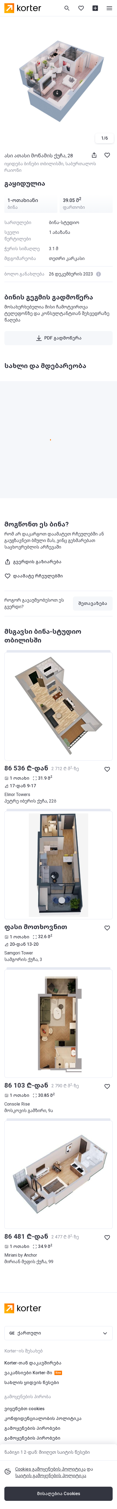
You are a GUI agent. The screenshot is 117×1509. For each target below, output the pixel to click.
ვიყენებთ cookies (24, 1408)
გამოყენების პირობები (32, 1428)
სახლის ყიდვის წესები (31, 1382)
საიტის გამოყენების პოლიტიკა (50, 1475)
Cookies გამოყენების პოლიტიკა (50, 1469)
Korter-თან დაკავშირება (32, 1363)
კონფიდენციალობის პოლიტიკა (43, 1418)
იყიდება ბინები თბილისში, (34, 163)
